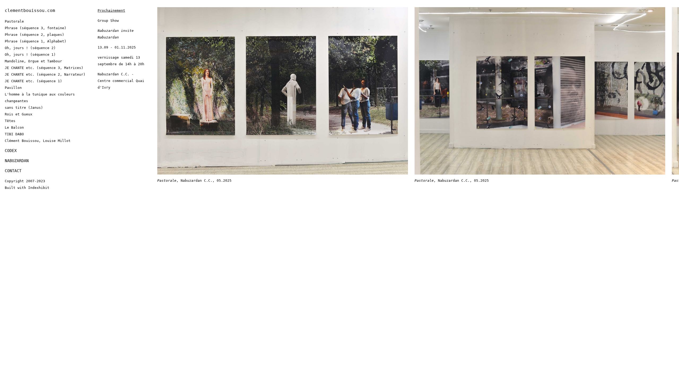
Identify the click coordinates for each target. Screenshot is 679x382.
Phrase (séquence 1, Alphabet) (35, 41)
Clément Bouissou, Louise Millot (38, 141)
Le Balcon (14, 127)
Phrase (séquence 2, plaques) (34, 35)
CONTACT (13, 170)
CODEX (11, 150)
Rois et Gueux (18, 114)
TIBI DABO (14, 134)
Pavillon (13, 88)
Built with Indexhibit (27, 188)
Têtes (10, 121)
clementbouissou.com (30, 10)
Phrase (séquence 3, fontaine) (35, 28)
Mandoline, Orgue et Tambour (33, 61)
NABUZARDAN (17, 160)
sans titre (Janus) (24, 108)
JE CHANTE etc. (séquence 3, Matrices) (44, 68)
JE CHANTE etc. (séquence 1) (33, 81)
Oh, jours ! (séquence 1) (30, 55)
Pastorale (14, 21)
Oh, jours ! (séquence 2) (30, 48)
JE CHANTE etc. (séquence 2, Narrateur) (45, 74)
